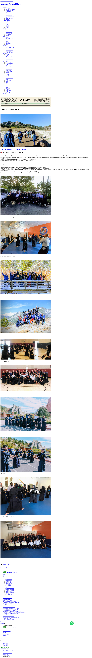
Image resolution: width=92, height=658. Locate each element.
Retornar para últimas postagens (7, 567)
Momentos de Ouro (10, 10)
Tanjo (7, 41)
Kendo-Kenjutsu (6, 20)
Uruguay (8, 85)
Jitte (7, 44)
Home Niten (10, 1)
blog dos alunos (6, 634)
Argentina (8, 84)
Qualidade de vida (9, 38)
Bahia (7, 81)
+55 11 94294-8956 (5, 647)
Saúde (7, 12)
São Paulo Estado (9, 68)
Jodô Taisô (8, 39)
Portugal (7, 89)
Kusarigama (8, 43)
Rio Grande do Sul (9, 78)
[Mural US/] (1, 152)
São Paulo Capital (9, 66)
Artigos (7, 19)
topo (1, 638)
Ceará (7, 79)
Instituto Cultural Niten (11, 4)
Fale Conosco (5, 93)
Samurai (7, 17)
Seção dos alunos (9, 59)
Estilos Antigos (9, 15)
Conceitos (8, 30)
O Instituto (5, 7)
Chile (7, 87)
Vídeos (4, 45)
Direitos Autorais (6, 651)
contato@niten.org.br (5, 648)
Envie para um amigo (7, 631)
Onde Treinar (5, 61)
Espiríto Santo (9, 71)
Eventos (7, 57)
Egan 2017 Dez (9, 582)
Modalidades (8, 13)
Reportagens (8, 51)
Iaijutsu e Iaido (9, 32)
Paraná (7, 75)
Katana (7, 35)
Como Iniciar (8, 64)
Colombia (8, 88)
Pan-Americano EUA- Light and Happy (13, 149)
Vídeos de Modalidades (10, 47)
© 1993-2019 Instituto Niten (8, 650)
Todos (2, 621)
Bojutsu (7, 42)
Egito (7, 91)
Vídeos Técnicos (9, 50)
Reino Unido (8, 90)
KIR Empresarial (9, 18)
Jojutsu (4, 36)
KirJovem (2, 623)
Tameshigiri (8, 34)
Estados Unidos (9, 92)
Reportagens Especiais (10, 56)
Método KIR (8, 11)
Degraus (7, 25)
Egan (7, 60)
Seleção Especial (9, 48)
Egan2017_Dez (6, 564)
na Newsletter (12, 572)
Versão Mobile (6, 655)
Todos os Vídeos (9, 52)
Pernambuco (8, 80)
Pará (7, 82)
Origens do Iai (9, 33)
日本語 (7, 27)
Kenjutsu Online (9, 63)
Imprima (4, 632)
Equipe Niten (5, 654)
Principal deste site (4, 1)
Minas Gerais (8, 70)
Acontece (5, 53)
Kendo (7, 22)
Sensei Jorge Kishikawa (10, 9)
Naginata (8, 24)
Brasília (7, 72)
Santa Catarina (9, 77)
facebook (5, 635)
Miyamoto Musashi (10, 16)
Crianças (7, 26)
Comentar (5, 629)
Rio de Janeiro (9, 69)
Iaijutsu (4, 28)
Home (4, 574)
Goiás (7, 73)
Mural (7, 55)
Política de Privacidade (7, 653)
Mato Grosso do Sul (10, 74)
